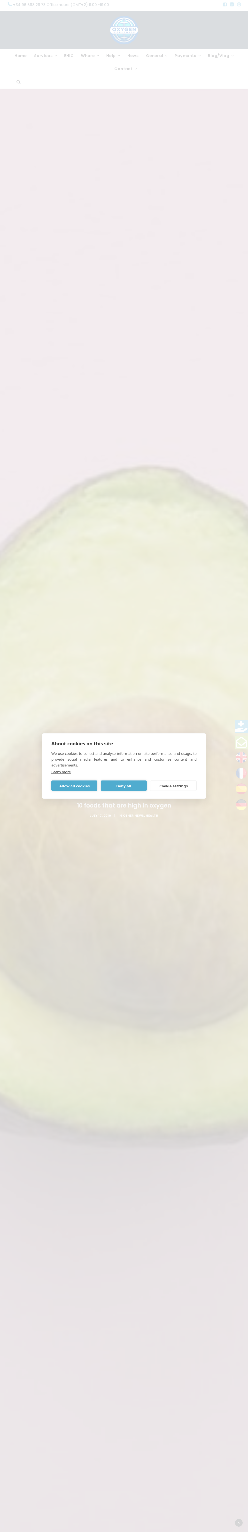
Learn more (61, 771)
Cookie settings (173, 785)
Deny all (123, 785)
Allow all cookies (74, 785)
